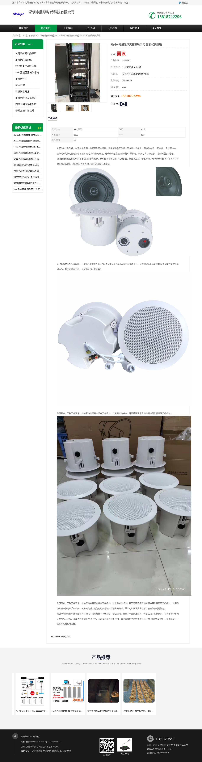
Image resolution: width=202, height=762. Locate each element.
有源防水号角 (22, 91)
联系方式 (156, 28)
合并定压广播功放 (24, 110)
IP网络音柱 (21, 79)
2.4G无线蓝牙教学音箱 (27, 72)
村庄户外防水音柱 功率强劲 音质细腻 (28, 177)
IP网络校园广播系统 (25, 53)
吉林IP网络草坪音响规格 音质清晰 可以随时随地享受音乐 (28, 171)
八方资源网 (37, 751)
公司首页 (23, 28)
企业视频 (68, 28)
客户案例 (134, 28)
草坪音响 (20, 85)
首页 (25, 35)
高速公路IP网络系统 (25, 104)
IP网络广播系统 (23, 60)
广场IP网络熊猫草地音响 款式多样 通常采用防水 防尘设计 (28, 147)
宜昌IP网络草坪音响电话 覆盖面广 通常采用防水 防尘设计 (28, 159)
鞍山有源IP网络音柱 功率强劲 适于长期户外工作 (28, 165)
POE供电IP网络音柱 (25, 66)
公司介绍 (90, 28)
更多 (40, 128)
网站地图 (67, 751)
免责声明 (47, 751)
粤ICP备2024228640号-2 (51, 742)
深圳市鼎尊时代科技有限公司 (33, 747)
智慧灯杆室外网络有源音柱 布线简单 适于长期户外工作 (28, 183)
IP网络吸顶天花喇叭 (49, 35)
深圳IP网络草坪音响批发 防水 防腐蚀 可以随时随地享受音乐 (28, 153)
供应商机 (45, 28)
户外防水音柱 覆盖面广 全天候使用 (28, 189)
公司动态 (112, 28)
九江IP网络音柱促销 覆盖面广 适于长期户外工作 (28, 141)
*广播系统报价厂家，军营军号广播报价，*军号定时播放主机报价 (43, 711)
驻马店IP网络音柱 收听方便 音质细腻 (28, 135)
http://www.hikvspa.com (61, 636)
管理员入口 (57, 751)
